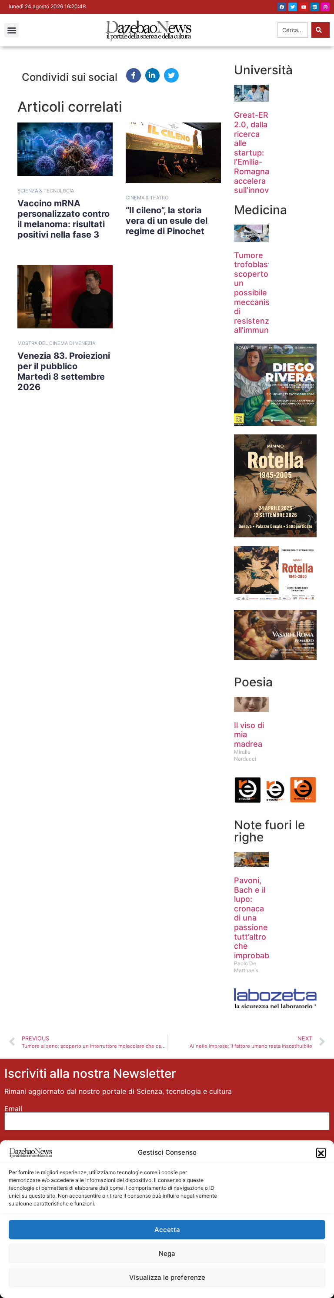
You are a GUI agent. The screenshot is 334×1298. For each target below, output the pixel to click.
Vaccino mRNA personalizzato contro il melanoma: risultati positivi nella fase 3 (63, 219)
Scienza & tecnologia (45, 191)
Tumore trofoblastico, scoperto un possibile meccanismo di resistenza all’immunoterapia (267, 293)
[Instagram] (325, 7)
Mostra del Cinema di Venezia (56, 343)
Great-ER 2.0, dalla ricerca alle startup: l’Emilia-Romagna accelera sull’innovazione (264, 152)
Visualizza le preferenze (167, 1277)
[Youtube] (303, 7)
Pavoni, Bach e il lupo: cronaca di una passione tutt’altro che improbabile (255, 918)
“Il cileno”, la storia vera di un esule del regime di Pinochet (166, 220)
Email (13, 1108)
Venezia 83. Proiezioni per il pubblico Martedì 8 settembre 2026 (63, 371)
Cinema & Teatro (147, 198)
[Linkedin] (314, 7)
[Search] (320, 30)
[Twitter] (292, 7)
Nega (167, 1253)
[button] (321, 1152)
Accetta (167, 1229)
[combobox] (292, 30)
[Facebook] (281, 7)
